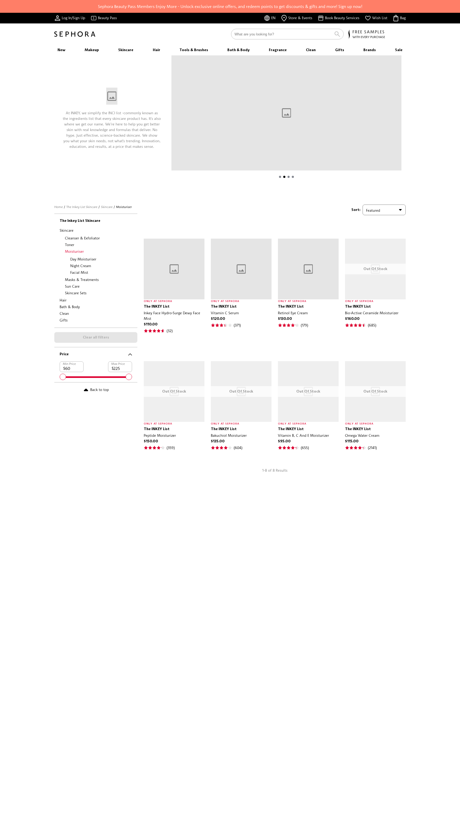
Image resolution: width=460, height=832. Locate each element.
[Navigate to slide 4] (293, 177)
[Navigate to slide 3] (288, 177)
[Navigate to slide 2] (284, 177)
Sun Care (72, 286)
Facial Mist (79, 272)
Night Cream (80, 265)
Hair (63, 300)
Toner (69, 244)
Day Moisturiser (83, 259)
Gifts (64, 320)
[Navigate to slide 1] (280, 177)
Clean (64, 313)
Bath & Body (70, 306)
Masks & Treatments (82, 279)
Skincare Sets (76, 293)
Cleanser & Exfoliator (82, 238)
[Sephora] (74, 34)
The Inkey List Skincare (81, 207)
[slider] (63, 377)
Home (58, 207)
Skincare (107, 207)
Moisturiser (74, 251)
